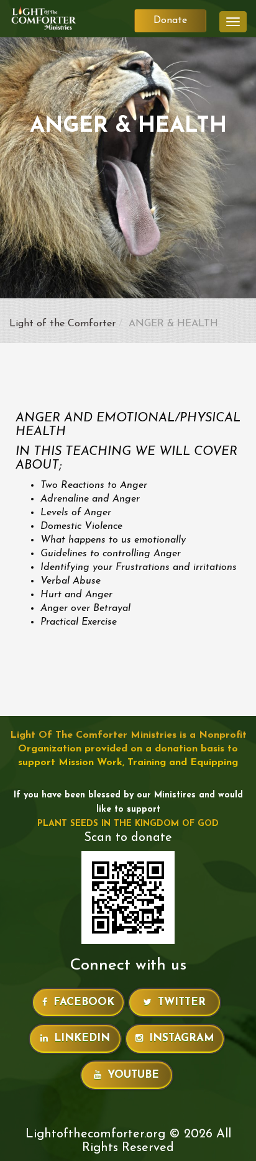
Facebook (83, 1002)
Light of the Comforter (62, 324)
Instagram (181, 1038)
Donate (170, 20)
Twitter (182, 1002)
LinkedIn (82, 1038)
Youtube (133, 1075)
